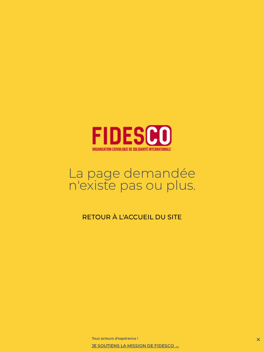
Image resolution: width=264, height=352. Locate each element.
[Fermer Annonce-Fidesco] (258, 339)
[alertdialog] (132, 343)
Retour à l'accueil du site (132, 217)
